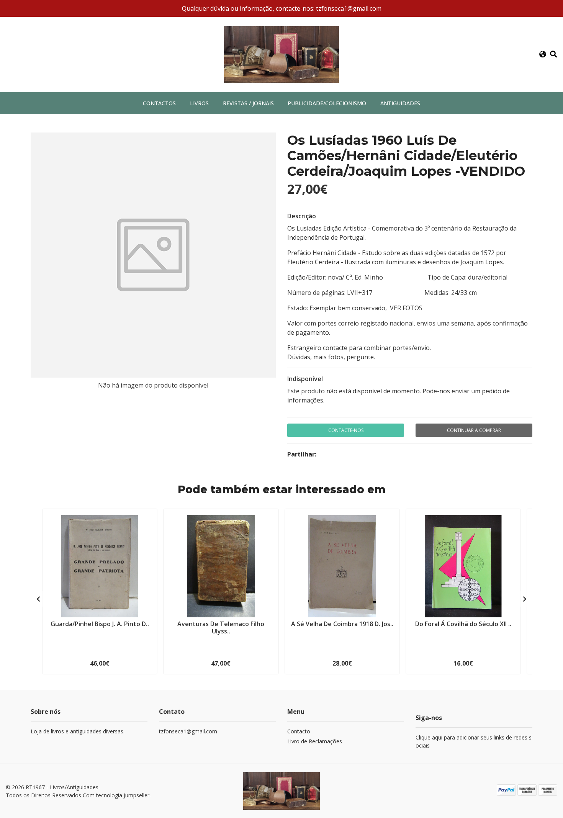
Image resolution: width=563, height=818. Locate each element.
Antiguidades (400, 103)
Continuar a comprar (474, 430)
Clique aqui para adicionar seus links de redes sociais (474, 741)
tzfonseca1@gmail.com (188, 731)
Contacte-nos (345, 430)
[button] (542, 54)
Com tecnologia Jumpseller (116, 795)
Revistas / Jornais (248, 103)
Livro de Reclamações (314, 741)
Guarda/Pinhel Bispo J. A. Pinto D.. (100, 624)
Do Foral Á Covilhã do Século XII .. (463, 624)
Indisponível (305, 379)
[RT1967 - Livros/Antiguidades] (281, 54)
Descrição (301, 216)
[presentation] (38, 599)
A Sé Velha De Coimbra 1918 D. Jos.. (342, 624)
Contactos (159, 103)
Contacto (298, 731)
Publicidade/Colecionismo (327, 103)
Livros (199, 103)
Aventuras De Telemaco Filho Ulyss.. (220, 627)
